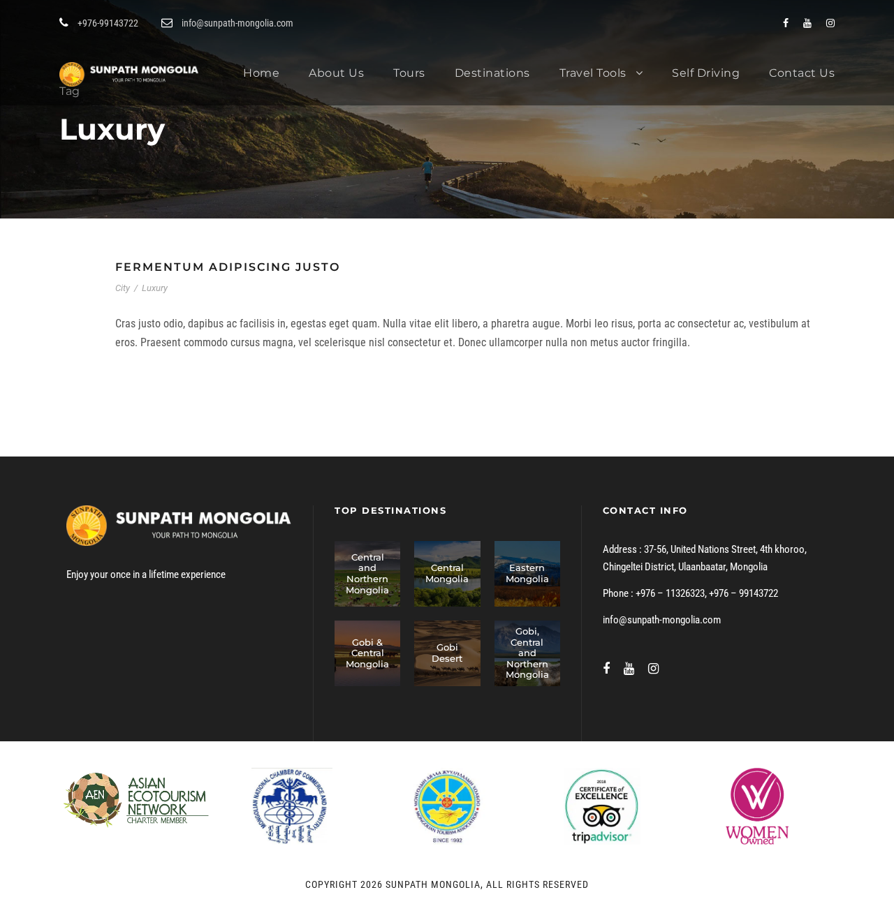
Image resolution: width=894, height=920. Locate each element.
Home (261, 73)
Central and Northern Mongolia (367, 573)
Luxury (155, 288)
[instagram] (830, 23)
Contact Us (802, 73)
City (122, 288)
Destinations (492, 73)
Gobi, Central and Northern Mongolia (527, 652)
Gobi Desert (447, 652)
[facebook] (786, 23)
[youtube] (807, 23)
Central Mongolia (447, 573)
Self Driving (706, 73)
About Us (336, 73)
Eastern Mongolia (527, 573)
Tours (409, 73)
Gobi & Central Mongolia (367, 653)
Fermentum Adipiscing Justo (227, 267)
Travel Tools (592, 73)
